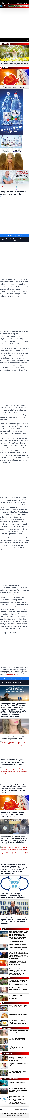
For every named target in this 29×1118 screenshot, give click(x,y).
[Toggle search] (27, 40)
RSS (4, 3)
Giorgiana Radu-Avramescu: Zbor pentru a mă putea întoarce (13, 738)
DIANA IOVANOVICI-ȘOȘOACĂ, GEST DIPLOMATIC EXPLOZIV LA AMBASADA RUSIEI (18, 1090)
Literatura (6, 187)
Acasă (1, 187)
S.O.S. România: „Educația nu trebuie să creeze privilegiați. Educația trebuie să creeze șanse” (13, 895)
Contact (26, 3)
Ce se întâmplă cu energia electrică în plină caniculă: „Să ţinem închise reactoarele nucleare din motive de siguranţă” (13, 920)
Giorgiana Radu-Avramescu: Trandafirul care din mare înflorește (17, 1047)
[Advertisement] (14, 23)
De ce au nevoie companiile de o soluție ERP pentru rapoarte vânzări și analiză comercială (18, 1082)
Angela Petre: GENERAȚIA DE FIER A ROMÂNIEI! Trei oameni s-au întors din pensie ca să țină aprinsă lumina (18, 1058)
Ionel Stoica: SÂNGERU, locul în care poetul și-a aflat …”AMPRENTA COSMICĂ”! (17, 1072)
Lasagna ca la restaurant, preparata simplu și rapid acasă (18, 1013)
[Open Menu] (1, 40)
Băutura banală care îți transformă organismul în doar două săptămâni (18, 997)
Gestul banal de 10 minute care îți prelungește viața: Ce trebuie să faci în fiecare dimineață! (18, 989)
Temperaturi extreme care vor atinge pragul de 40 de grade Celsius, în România (14, 86)
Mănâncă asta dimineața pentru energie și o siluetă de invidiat (18, 1006)
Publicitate (10, 3)
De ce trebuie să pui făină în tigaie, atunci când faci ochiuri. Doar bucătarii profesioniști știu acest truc (18, 1023)
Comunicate (18, 3)
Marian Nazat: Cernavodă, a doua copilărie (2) (18, 1064)
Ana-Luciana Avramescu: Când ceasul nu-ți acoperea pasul (17, 1039)
